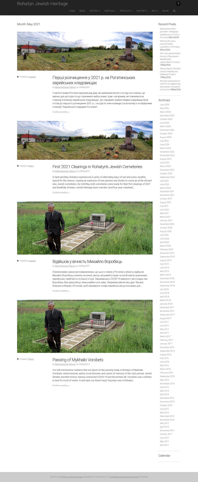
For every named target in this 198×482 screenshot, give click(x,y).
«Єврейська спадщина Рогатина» (124, 477)
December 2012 (167, 416)
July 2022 (164, 181)
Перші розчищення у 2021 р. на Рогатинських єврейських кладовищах (93, 80)
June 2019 (164, 267)
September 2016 (167, 351)
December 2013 (167, 398)
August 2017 (165, 318)
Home (72, 11)
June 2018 (164, 293)
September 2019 (167, 257)
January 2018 (166, 304)
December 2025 (167, 115)
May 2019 (164, 271)
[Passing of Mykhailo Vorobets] (85, 328)
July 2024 (164, 141)
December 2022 (167, 170)
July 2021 (164, 206)
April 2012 (164, 427)
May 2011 (164, 441)
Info (154, 11)
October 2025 (166, 119)
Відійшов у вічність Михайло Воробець (87, 261)
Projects (125, 11)
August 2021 (165, 202)
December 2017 (167, 307)
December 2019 (167, 253)
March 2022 (165, 188)
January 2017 (166, 344)
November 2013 (167, 402)
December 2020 (167, 224)
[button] (174, 11)
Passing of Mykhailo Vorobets (77, 359)
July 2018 (164, 289)
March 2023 (165, 166)
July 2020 (164, 235)
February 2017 (166, 340)
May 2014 (164, 391)
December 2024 (167, 130)
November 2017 (167, 311)
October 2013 (166, 405)
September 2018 (167, 286)
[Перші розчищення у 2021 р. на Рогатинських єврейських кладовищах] (85, 53)
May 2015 (164, 380)
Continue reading (61, 112)
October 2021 (166, 199)
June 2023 (164, 162)
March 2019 (165, 275)
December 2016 (167, 347)
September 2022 (167, 177)
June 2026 (164, 105)
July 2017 (164, 322)
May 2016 (164, 365)
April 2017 (164, 333)
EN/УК (165, 11)
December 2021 (167, 191)
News (82, 11)
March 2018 (165, 300)
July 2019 (164, 264)
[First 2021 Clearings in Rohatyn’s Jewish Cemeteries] (85, 142)
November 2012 (167, 420)
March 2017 (165, 336)
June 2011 (164, 438)
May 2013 (164, 412)
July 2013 (164, 409)
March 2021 (165, 217)
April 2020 (164, 242)
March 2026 (165, 112)
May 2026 (164, 108)
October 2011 (166, 434)
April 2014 (164, 394)
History (94, 11)
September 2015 (167, 376)
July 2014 (164, 387)
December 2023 (167, 152)
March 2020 (165, 246)
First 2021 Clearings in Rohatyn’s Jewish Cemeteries (97, 166)
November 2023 (167, 155)
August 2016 (165, 354)
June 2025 (164, 123)
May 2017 (164, 329)
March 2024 (165, 148)
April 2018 (164, 296)
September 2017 (167, 315)
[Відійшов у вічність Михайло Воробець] (85, 230)
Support (141, 11)
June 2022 (164, 184)
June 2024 (164, 144)
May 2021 (164, 213)
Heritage (109, 11)
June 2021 (164, 209)
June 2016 (164, 362)
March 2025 (165, 126)
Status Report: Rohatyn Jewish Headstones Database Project (170, 71)
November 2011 (167, 430)
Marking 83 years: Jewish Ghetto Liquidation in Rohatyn (170, 44)
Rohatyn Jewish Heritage (42, 3)
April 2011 (164, 445)
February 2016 (166, 373)
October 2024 (166, 133)
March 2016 (165, 369)
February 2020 (166, 249)
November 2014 (167, 383)
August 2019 (165, 260)
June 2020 (164, 238)
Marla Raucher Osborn (65, 87)
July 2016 (164, 358)
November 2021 (167, 195)
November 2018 (167, 282)
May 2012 (164, 423)
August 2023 (165, 159)
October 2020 (166, 228)
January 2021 (166, 220)
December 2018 (167, 278)
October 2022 (166, 173)
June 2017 (164, 325)
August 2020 (165, 231)
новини (32, 77)
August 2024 (165, 137)
